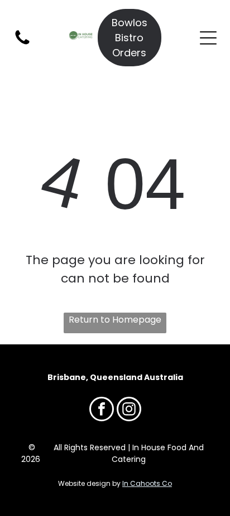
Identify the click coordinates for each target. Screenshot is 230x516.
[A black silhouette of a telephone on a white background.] (22, 43)
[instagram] (129, 410)
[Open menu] (208, 38)
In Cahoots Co (147, 483)
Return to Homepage (115, 319)
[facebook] (101, 410)
